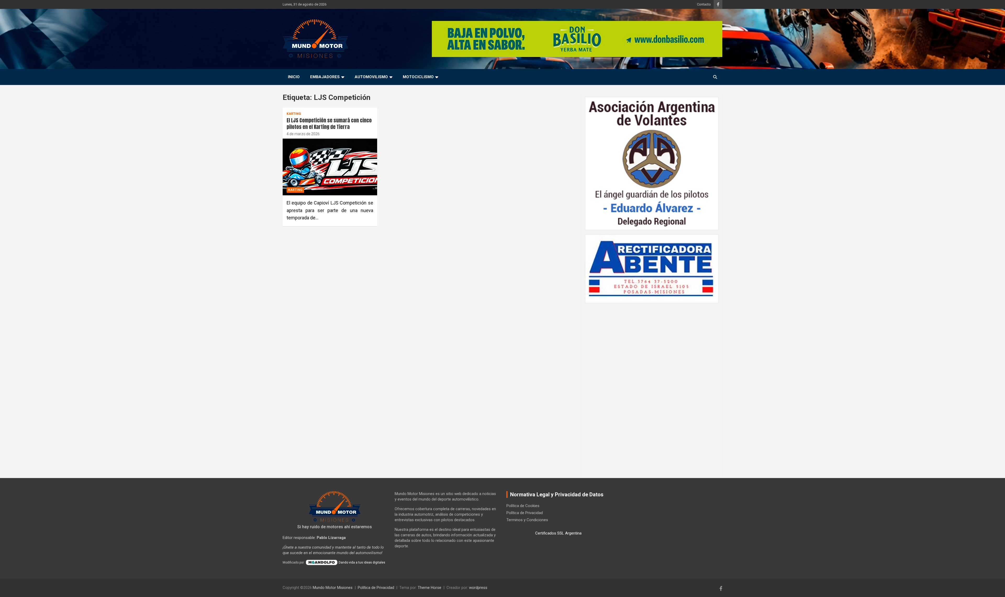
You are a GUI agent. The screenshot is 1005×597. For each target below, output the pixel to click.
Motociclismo (418, 77)
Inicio (294, 77)
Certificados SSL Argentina (558, 533)
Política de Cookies (522, 505)
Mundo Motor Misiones (333, 587)
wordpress (478, 587)
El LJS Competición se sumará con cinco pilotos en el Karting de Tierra (329, 123)
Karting (294, 114)
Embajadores (325, 77)
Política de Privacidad (524, 512)
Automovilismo (371, 77)
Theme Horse (429, 587)
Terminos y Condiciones (527, 520)
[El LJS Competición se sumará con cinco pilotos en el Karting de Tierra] (329, 167)
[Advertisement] (651, 387)
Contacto (704, 4)
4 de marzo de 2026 (303, 134)
